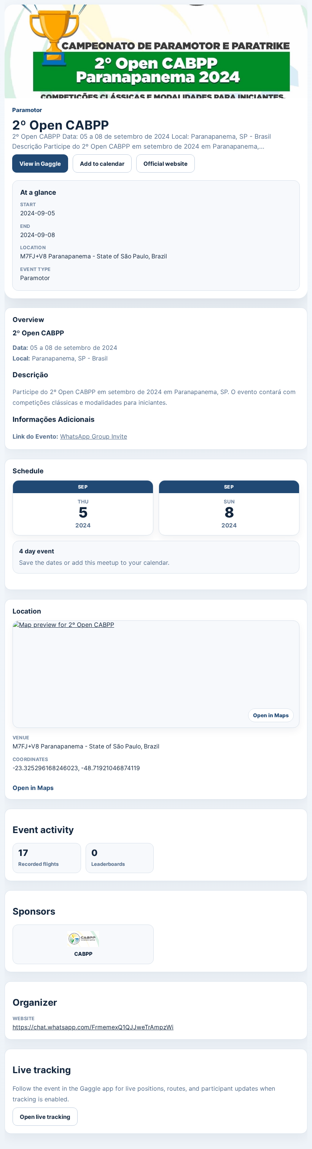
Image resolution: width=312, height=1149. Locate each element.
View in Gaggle (40, 163)
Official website (165, 163)
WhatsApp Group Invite (93, 436)
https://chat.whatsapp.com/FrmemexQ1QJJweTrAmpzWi (93, 1027)
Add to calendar (102, 163)
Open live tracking (45, 1116)
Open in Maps (33, 788)
